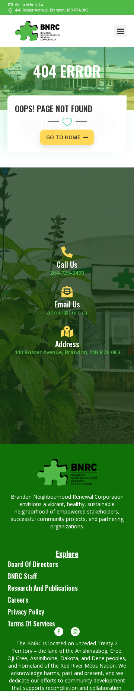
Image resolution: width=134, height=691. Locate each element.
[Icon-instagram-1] (75, 631)
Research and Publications (42, 588)
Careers (17, 599)
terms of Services (31, 623)
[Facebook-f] (58, 631)
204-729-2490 (67, 272)
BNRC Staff (22, 576)
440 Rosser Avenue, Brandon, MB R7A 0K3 (67, 352)
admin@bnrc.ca (67, 312)
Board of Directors (32, 564)
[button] (120, 31)
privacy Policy (25, 611)
